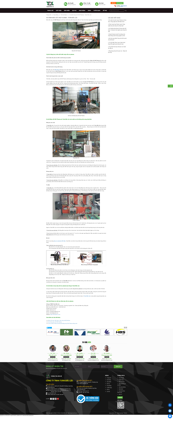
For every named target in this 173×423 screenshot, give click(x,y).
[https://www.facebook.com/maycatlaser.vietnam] (51, 398)
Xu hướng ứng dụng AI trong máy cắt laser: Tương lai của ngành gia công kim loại (117, 30)
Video (89, 10)
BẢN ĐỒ (120, 397)
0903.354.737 (54, 358)
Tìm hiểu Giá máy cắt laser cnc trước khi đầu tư (117, 47)
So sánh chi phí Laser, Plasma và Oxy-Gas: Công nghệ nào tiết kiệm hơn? (117, 20)
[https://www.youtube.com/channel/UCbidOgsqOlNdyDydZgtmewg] (58, 398)
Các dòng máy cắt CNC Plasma (55, 321)
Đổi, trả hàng (121, 381)
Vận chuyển (121, 377)
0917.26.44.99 (68, 358)
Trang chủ (50, 10)
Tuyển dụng (96, 10)
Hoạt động (82, 10)
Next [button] (126, 327)
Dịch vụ (74, 10)
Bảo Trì (120, 394)
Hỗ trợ (105, 10)
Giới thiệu (58, 10)
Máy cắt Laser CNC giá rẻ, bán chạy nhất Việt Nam (59, 320)
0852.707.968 (81, 358)
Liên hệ (113, 3)
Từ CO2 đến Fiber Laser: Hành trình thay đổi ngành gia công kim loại (116, 43)
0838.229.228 (95, 358)
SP (171, 86)
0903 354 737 (124, 5)
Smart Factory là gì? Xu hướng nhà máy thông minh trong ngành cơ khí (116, 34)
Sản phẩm (67, 10)
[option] (52, 332)
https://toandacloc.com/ (55, 314)
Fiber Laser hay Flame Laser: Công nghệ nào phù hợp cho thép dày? (116, 25)
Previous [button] (124, 327)
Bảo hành (121, 389)
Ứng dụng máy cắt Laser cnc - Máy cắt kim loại (117, 51)
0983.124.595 (108, 358)
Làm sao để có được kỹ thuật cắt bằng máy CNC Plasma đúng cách (62, 323)
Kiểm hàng (121, 379)
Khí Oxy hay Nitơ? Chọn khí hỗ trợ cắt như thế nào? (117, 39)
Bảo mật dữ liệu (122, 387)
